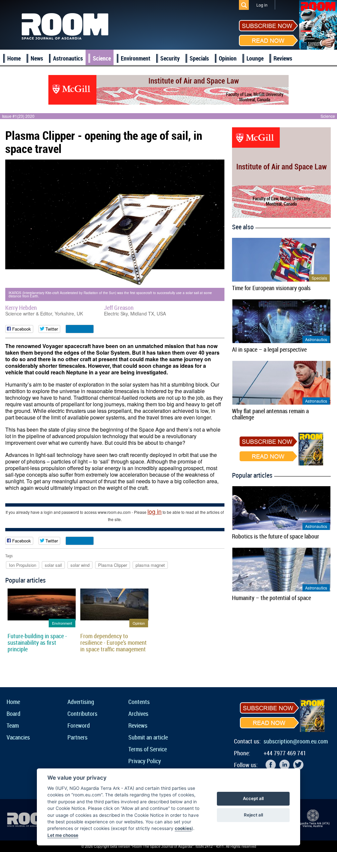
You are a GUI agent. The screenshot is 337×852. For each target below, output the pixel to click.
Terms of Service (147, 749)
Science (102, 58)
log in (154, 511)
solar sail (53, 565)
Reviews (282, 58)
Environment (135, 58)
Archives (138, 713)
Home (14, 58)
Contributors (82, 713)
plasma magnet (150, 565)
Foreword (78, 725)
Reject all (253, 814)
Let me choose (62, 835)
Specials (199, 58)
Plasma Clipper (112, 565)
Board (13, 713)
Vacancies (18, 737)
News (37, 58)
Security (170, 58)
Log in (262, 5)
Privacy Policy (144, 761)
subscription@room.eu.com (296, 741)
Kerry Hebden (21, 307)
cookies (183, 828)
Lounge (255, 58)
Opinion (228, 58)
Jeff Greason (119, 307)
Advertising (80, 701)
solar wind (80, 565)
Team (13, 725)
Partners (77, 737)
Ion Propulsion (22, 565)
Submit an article (148, 737)
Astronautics (68, 58)
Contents (139, 701)
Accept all (253, 798)
